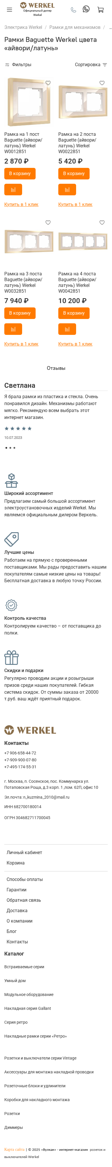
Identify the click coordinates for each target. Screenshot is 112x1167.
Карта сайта (14, 1149)
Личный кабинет (24, 852)
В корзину (20, 173)
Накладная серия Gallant (27, 1008)
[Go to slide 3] (14, 448)
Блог (12, 931)
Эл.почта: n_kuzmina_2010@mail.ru (36, 797)
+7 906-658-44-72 (20, 753)
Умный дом (15, 980)
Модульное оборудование (28, 994)
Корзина (16, 863)
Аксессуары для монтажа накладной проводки (49, 1072)
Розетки (12, 1113)
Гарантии (16, 890)
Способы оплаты (25, 879)
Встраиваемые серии (24, 966)
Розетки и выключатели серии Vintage (40, 1058)
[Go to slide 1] (6, 448)
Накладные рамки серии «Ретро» (35, 1036)
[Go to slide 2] (10, 448)
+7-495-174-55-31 (20, 767)
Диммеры (13, 1127)
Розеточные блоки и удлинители (34, 1085)
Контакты (17, 942)
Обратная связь (24, 900)
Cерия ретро (16, 1022)
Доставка (17, 910)
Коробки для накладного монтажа (37, 1099)
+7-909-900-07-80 (20, 760)
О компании (19, 921)
